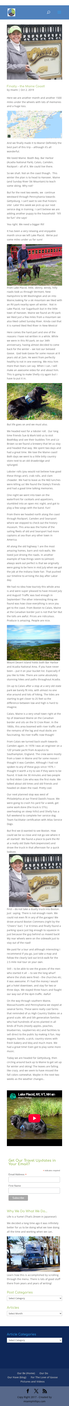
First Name (14, 1185)
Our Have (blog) (16, 1377)
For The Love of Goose (44, 1377)
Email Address (17, 1174)
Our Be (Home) (26, 1373)
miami (14, 89)
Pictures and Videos (33, 1381)
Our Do (43, 1373)
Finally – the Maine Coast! (26, 86)
